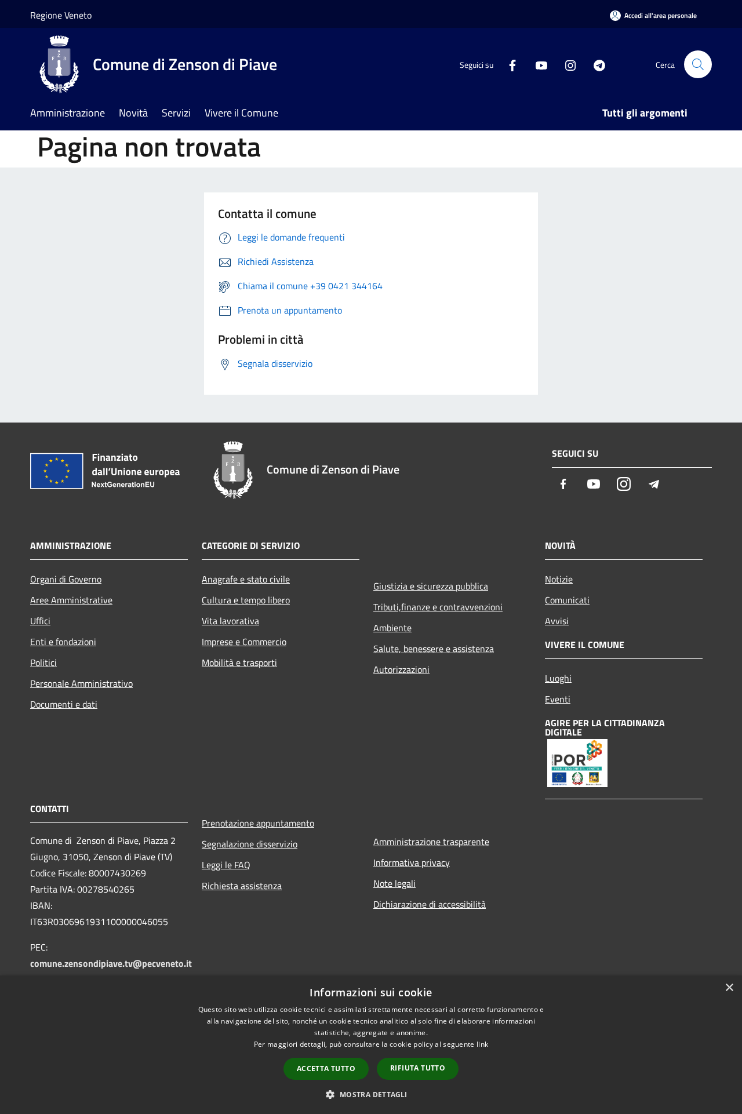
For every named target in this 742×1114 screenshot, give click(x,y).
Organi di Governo (65, 579)
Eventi (557, 699)
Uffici (40, 621)
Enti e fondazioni (63, 642)
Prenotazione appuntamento (258, 823)
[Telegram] (594, 64)
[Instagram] (565, 64)
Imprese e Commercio (244, 642)
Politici (43, 662)
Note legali (394, 883)
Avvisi (557, 621)
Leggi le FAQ (226, 865)
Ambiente (392, 628)
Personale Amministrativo (81, 683)
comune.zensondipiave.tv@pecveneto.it (111, 963)
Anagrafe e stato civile (246, 579)
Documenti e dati (63, 704)
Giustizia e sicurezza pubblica (430, 586)
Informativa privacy (411, 862)
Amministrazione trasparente (431, 842)
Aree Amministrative (71, 600)
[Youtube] (536, 64)
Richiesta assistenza (242, 886)
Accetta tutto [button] (326, 1068)
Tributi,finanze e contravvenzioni (438, 607)
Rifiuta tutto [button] (417, 1068)
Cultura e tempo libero (246, 600)
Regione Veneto (61, 15)
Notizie (559, 579)
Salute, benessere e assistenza (433, 649)
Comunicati (567, 600)
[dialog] (371, 1044)
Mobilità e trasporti (239, 662)
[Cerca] (698, 64)
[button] (370, 1094)
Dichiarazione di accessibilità (429, 904)
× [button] (729, 988)
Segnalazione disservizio (249, 844)
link (482, 1044)
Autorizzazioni (401, 669)
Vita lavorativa (230, 621)
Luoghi (558, 678)
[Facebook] (507, 64)
